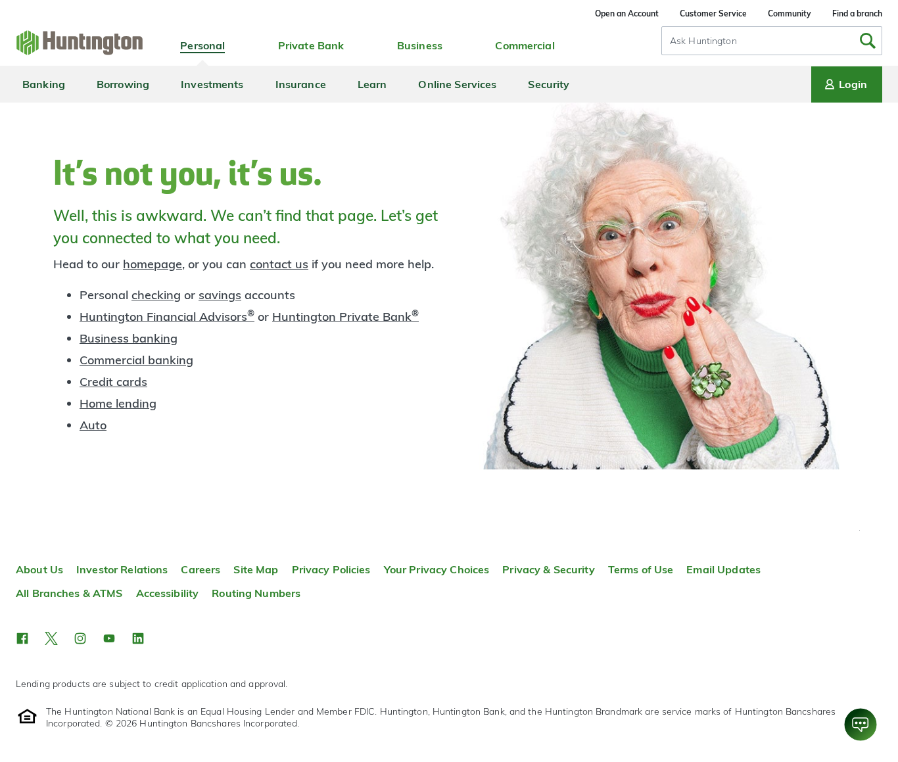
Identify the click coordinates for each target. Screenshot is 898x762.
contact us (279, 264)
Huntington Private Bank (345, 316)
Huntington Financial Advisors (167, 316)
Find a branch (857, 13)
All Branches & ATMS (69, 593)
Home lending (118, 403)
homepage (152, 264)
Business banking (128, 338)
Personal (202, 45)
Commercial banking (136, 360)
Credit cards (113, 381)
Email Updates (723, 569)
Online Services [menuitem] (457, 84)
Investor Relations (122, 569)
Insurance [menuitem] (300, 84)
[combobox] (771, 40)
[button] (22, 638)
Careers (200, 569)
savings (220, 294)
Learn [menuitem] (372, 84)
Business (419, 45)
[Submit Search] (867, 40)
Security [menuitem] (548, 84)
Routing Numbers (256, 593)
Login (853, 84)
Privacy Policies (331, 569)
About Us (39, 569)
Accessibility (167, 593)
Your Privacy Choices (437, 569)
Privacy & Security (548, 569)
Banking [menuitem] (43, 84)
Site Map (255, 569)
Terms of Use (641, 569)
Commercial (524, 45)
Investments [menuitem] (212, 84)
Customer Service (713, 13)
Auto (93, 425)
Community (789, 13)
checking (156, 294)
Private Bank (311, 45)
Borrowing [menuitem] (123, 84)
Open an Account (627, 13)
